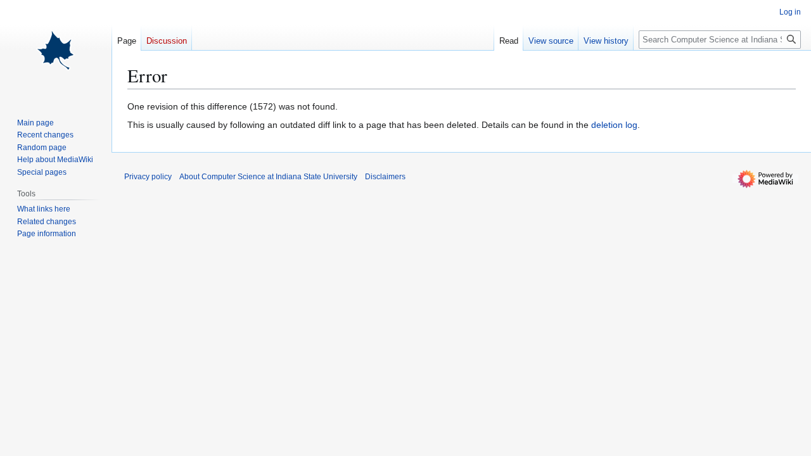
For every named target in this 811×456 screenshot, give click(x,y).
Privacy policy (148, 176)
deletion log (614, 125)
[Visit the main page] (55, 50)
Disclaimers (385, 176)
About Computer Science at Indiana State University (268, 176)
